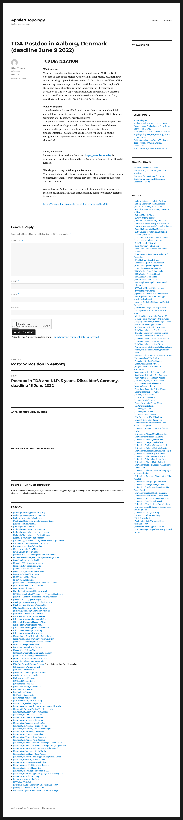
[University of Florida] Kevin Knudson (29, 737)
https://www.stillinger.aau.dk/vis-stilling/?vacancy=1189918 (75, 204)
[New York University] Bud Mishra (28, 614)
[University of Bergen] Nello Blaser (28, 720)
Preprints (167, 20)
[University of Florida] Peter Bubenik (29, 740)
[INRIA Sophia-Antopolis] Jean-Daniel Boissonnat (35, 583)
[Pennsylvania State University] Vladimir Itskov (33, 639)
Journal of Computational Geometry (149, 176)
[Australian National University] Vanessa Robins (34, 521)
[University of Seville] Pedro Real (27, 768)
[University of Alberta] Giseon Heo (28, 717)
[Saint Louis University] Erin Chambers (30, 658)
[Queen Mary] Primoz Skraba (25, 650)
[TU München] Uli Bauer (23, 684)
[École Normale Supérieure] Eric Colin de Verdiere (34, 555)
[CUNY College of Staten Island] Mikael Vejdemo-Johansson (38, 541)
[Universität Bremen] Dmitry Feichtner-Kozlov (33, 709)
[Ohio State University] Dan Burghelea (29, 619)
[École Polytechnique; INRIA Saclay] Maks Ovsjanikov (36, 557)
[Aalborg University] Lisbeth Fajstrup (29, 513)
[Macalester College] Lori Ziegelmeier (29, 600)
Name (15, 281)
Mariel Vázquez (140, 120)
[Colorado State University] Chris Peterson (31, 532)
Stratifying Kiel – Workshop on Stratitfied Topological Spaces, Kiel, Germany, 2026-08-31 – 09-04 (152, 134)
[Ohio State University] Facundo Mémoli (30, 622)
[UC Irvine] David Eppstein (24, 698)
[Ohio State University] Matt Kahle (27, 625)
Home (155, 20)
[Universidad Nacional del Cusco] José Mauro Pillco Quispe (38, 706)
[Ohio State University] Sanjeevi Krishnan (31, 628)
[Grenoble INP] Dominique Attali (27, 566)
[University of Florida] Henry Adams (28, 734)
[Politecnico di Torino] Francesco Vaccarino (32, 642)
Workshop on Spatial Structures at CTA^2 (151, 148)
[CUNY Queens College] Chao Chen (27, 546)
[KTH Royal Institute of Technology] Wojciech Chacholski (38, 594)
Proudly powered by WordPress (41, 808)
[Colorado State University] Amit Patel (29, 529)
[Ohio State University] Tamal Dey (27, 630)
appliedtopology (18, 78)
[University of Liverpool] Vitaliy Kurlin (29, 751)
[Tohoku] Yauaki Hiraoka (24, 678)
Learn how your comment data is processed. (76, 337)
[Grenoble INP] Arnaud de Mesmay (28, 563)
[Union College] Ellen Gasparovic (27, 703)
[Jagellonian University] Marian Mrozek (30, 591)
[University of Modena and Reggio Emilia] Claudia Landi (37, 757)
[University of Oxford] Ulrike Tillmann (29, 760)
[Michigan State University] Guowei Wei (30, 605)
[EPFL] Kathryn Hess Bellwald (26, 560)
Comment (17, 241)
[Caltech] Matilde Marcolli (24, 524)
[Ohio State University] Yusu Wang (28, 633)
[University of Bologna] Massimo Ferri (29, 723)
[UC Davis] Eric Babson (23, 689)
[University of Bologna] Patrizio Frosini (30, 726)
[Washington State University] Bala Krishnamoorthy (35, 785)
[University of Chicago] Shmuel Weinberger (32, 729)
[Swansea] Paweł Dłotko (23, 670)
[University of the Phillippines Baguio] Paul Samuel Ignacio (38, 774)
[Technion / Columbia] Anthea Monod (29, 673)
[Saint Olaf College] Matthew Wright (28, 661)
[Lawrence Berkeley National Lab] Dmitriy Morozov (35, 597)
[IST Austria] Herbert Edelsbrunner (28, 585)
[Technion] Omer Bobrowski (25, 675)
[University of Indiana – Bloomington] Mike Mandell (36, 748)
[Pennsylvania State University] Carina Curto (32, 636)
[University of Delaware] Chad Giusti (28, 731)
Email (15, 294)
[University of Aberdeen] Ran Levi (27, 715)
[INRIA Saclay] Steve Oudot (24, 580)
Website (15, 307)
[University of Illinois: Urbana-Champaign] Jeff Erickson (37, 743)
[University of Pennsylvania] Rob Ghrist (30, 762)
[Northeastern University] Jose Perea (29, 616)
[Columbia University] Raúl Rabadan (28, 538)
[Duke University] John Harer (25, 552)
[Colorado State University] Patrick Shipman (32, 535)
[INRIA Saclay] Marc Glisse (24, 577)
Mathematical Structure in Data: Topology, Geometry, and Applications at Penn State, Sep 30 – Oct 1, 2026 (152, 126)
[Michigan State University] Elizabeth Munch (32, 602)
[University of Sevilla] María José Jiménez (30, 765)
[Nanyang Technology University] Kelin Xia (31, 611)
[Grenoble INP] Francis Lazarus (26, 569)
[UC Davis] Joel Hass (22, 692)
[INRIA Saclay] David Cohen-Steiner (28, 571)
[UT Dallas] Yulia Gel (22, 782)
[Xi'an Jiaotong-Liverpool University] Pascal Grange (35, 790)
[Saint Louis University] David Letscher (30, 656)
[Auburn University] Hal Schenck (27, 518)
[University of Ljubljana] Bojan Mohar (29, 754)
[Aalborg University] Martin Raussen (29, 515)
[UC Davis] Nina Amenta (23, 695)
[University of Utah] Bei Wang (26, 776)
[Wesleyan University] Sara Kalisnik (28, 788)
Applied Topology (28, 20)
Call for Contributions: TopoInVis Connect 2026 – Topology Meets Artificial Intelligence (152, 143)
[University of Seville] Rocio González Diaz (31, 771)
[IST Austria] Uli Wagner (23, 588)
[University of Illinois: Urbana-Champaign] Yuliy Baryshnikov (39, 745)
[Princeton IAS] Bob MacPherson (27, 647)
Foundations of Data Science (146, 168)
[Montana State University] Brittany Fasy (30, 608)
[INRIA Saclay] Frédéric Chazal (26, 574)
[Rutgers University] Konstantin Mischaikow (32, 653)
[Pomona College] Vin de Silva (26, 644)
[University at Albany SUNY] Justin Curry (30, 712)
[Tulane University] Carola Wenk (27, 687)
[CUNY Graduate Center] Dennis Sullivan (30, 543)
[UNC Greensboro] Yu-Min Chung (27, 701)
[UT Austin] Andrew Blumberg (26, 779)
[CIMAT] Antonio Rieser (23, 527)
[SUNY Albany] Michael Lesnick (26, 667)
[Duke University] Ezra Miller (25, 549)
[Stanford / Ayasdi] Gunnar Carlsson (28, 664)
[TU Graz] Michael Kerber (24, 681)
